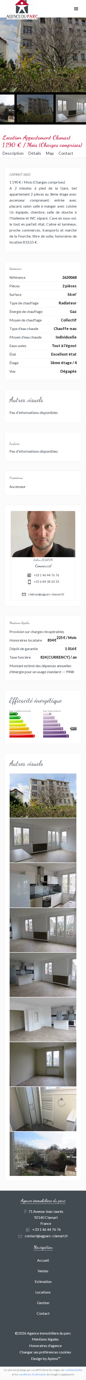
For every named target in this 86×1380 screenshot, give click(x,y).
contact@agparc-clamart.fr (46, 1236)
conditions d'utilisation (32, 1374)
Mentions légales (45, 1339)
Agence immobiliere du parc (43, 1200)
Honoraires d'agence (45, 1345)
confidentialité (73, 1369)
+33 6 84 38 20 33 (46, 581)
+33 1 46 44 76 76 (46, 575)
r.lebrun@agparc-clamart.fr (46, 594)
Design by (45, 1358)
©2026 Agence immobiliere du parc (43, 1333)
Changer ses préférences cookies (45, 1352)
